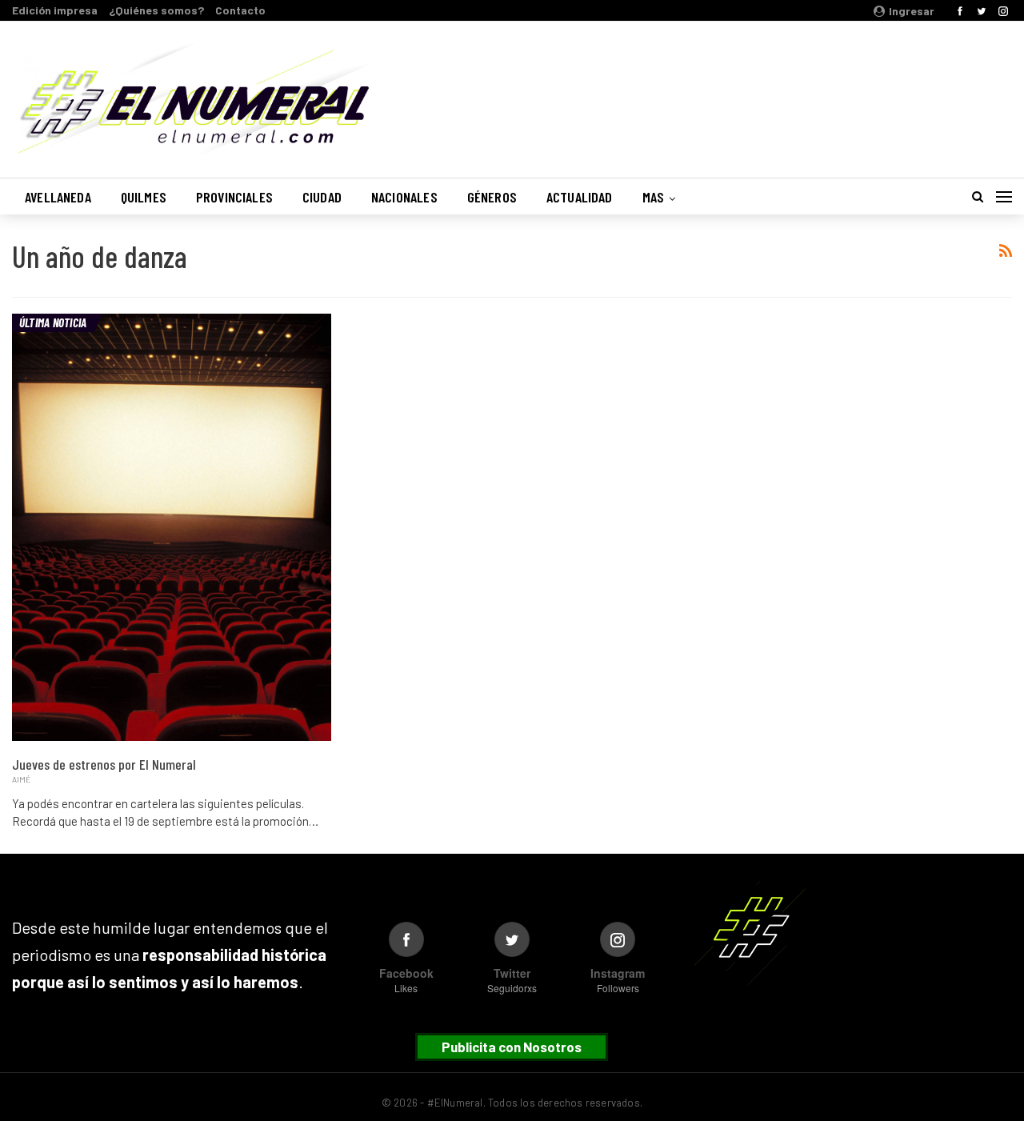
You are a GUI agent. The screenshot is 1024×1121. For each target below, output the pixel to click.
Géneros (492, 197)
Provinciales (234, 197)
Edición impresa (55, 10)
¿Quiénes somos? (156, 10)
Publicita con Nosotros (512, 1047)
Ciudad (322, 197)
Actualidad (579, 197)
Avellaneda (58, 197)
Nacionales (404, 197)
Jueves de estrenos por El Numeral (104, 764)
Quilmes (143, 197)
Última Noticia (52, 322)
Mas (653, 197)
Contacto (240, 10)
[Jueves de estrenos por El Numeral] (171, 527)
